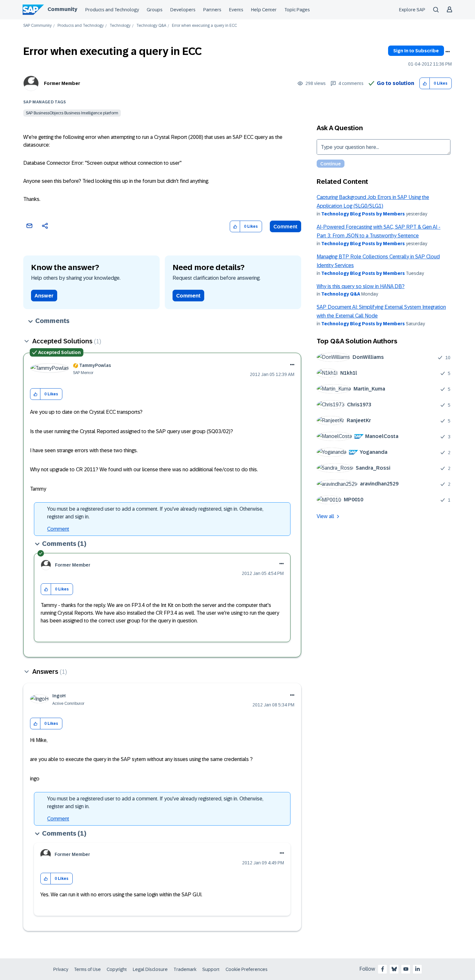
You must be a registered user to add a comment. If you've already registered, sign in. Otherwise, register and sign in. (155, 512)
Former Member (62, 83)
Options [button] (447, 51)
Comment (285, 226)
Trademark (185, 969)
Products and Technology (112, 9)
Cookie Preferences (247, 969)
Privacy (60, 969)
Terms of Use (87, 969)
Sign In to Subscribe (416, 50)
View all (325, 516)
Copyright (117, 969)
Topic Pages (297, 9)
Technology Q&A (151, 26)
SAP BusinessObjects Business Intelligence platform (72, 113)
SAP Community (37, 26)
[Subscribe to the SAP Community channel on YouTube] (405, 969)
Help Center (264, 9)
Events (236, 9)
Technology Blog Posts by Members (363, 213)
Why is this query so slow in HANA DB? (361, 286)
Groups (155, 9)
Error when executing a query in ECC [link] (204, 26)
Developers (182, 9)
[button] (425, 83)
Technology (120, 26)
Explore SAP (412, 9)
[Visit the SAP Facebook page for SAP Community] (382, 969)
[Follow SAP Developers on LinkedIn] (417, 969)
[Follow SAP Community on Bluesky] (394, 969)
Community (62, 9)
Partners (212, 9)
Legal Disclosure (150, 969)
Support (211, 969)
